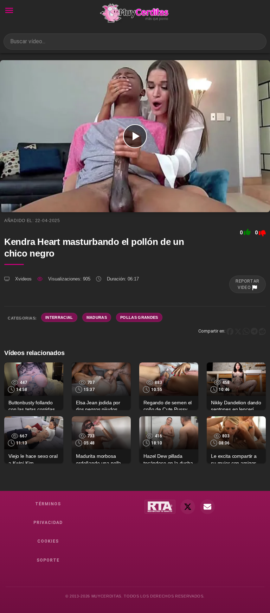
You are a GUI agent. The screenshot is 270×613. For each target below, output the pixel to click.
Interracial (59, 317)
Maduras (96, 317)
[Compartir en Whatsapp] (246, 331)
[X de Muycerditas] (187, 506)
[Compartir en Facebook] (229, 331)
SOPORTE (48, 560)
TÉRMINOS (48, 503)
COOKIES (48, 541)
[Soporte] (207, 506)
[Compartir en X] (238, 331)
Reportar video (247, 284)
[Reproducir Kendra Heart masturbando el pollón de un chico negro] (135, 136)
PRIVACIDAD (48, 522)
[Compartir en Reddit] (262, 331)
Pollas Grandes (139, 317)
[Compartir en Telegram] (254, 331)
